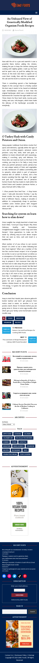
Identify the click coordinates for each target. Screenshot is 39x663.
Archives (5, 422)
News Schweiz (18, 446)
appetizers (7, 434)
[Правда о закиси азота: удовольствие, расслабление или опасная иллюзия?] (6, 372)
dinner (6, 442)
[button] (36, 12)
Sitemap (31, 655)
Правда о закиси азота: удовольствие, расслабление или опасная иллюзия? (25, 369)
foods (10, 318)
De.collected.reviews (24, 438)
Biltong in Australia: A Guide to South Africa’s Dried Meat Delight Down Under (24, 382)
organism (7, 322)
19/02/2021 (7, 30)
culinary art (8, 438)
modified (19, 318)
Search (32, 612)
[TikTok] (20, 576)
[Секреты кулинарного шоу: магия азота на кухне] (6, 397)
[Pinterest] (25, 576)
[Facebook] (4, 576)
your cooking (25, 454)
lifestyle (22, 442)
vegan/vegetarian (10, 454)
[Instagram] (9, 576)
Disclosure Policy (21, 655)
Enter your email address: (19, 586)
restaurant (16, 450)
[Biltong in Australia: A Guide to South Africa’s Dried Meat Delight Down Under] (6, 385)
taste (26, 450)
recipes (18, 322)
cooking (17, 434)
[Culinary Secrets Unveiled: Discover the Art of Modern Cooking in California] (6, 409)
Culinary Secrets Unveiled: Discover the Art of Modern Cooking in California (24, 406)
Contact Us (9, 655)
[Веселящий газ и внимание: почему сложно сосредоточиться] (6, 361)
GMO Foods (24, 600)
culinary (27, 434)
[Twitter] (14, 576)
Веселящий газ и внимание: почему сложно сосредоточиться (25, 357)
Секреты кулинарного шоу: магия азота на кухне (24, 394)
